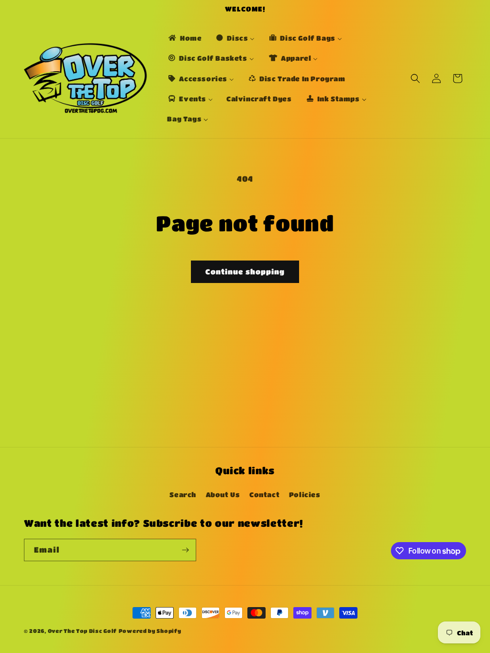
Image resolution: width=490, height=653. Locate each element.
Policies (305, 494)
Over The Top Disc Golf (82, 631)
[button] (415, 78)
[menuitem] (184, 38)
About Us (223, 494)
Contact (264, 494)
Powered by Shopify (150, 631)
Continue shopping (245, 271)
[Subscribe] (185, 550)
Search (182, 494)
